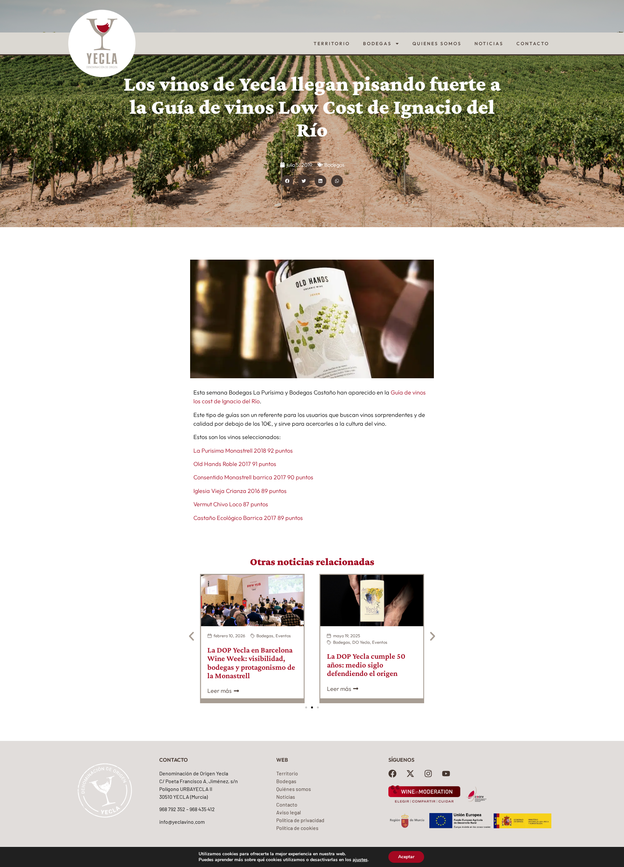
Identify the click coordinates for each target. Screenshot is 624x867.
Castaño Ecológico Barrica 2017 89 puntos (248, 518)
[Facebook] (392, 774)
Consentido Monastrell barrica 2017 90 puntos (253, 477)
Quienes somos (437, 43)
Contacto (532, 43)
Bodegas (377, 43)
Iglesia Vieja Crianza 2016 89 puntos (240, 491)
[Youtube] (446, 774)
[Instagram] (428, 774)
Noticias (488, 43)
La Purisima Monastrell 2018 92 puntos (243, 450)
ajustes (360, 860)
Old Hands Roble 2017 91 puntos (234, 464)
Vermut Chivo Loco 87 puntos (230, 504)
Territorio (332, 43)
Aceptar (406, 857)
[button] (287, 181)
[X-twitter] (410, 774)
